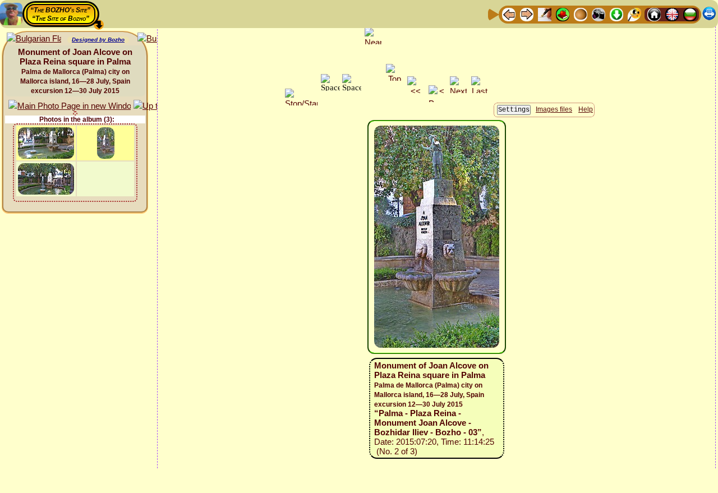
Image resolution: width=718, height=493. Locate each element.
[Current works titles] (580, 14)
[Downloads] (616, 14)
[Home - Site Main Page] (654, 14)
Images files (554, 109)
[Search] (634, 14)
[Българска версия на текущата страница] (34, 39)
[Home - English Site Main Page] (672, 14)
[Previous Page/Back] (509, 14)
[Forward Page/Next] (526, 14)
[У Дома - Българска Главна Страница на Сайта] (690, 14)
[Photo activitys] (598, 14)
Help (585, 109)
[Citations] (562, 14)
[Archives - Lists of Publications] (544, 14)
